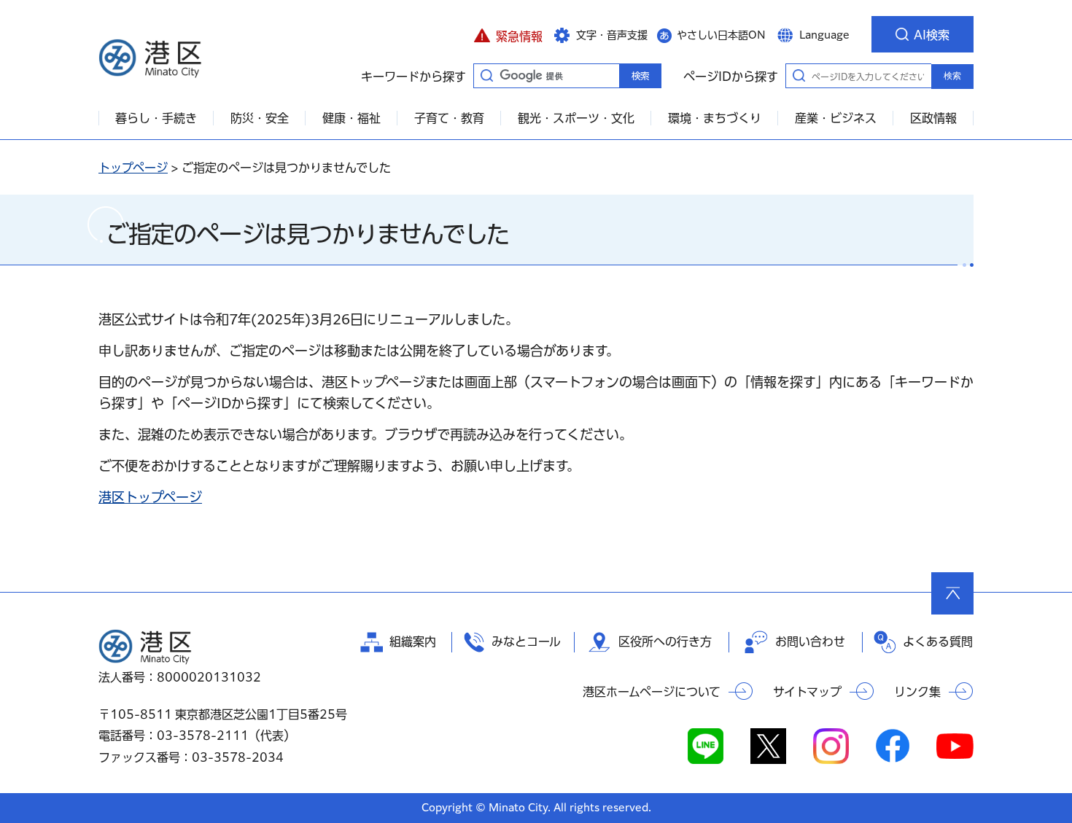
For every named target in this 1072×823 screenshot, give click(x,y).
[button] (507, 34)
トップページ (133, 167)
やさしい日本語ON (721, 35)
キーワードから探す (486, 75)
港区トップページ (150, 497)
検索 (952, 76)
